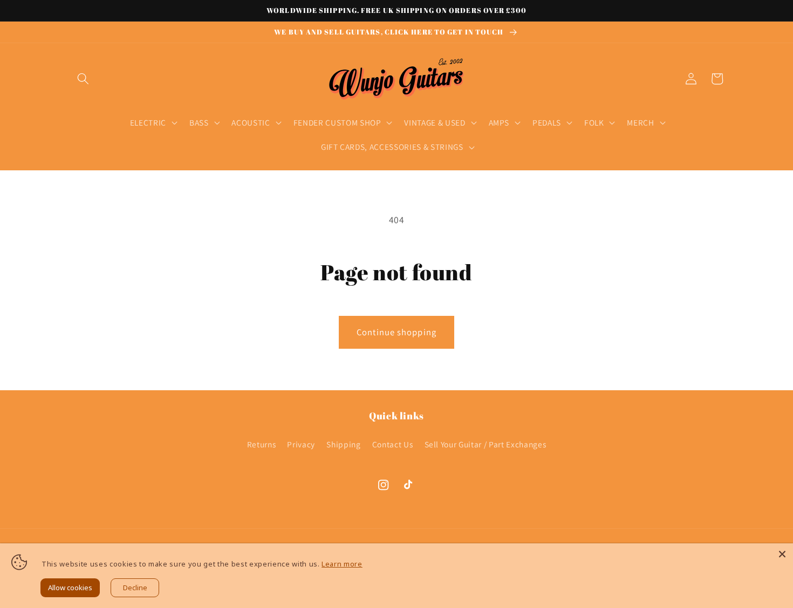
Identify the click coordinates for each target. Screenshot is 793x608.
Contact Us (392, 444)
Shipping (343, 444)
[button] (83, 79)
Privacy (301, 444)
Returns (261, 444)
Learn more (342, 564)
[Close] (782, 554)
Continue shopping (396, 332)
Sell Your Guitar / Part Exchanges (485, 444)
